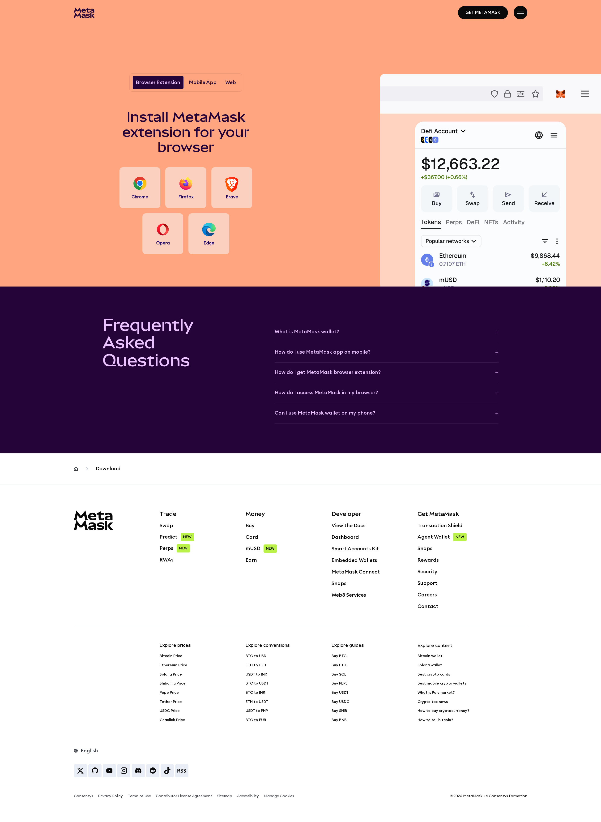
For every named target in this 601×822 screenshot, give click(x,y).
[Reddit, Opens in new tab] (152, 770)
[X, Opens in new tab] (80, 770)
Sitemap (224, 796)
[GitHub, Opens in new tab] (95, 770)
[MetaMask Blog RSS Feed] (181, 770)
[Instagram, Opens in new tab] (123, 770)
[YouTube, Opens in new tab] (109, 770)
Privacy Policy (110, 796)
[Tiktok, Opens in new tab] (167, 770)
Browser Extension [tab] (158, 82)
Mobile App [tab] (203, 82)
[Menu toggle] (520, 12)
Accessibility (248, 796)
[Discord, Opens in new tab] (138, 770)
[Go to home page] (84, 12)
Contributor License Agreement (184, 796)
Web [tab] (230, 82)
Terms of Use (139, 796)
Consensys (83, 796)
